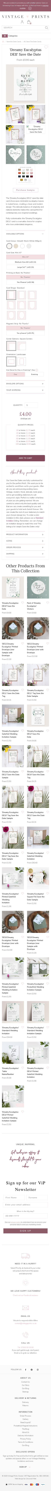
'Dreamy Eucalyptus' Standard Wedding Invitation (10, 1030)
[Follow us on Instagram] (37, 1369)
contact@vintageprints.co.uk (25, 1323)
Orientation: (11, 354)
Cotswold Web (31, 1479)
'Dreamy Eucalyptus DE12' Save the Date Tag (35, 815)
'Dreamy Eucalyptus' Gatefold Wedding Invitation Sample (10, 734)
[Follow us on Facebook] (25, 1369)
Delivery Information (25, 1435)
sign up (23, 1467)
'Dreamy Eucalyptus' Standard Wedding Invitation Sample (35, 1030)
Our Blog (25, 1388)
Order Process (25, 1416)
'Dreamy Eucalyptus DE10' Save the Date (10, 606)
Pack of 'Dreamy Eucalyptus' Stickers (34, 606)
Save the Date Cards (14, 42)
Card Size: (10, 253)
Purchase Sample (25, 190)
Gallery (25, 1419)
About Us (25, 1432)
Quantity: (18, 405)
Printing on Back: (13, 273)
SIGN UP (25, 1231)
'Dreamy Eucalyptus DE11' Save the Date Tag (10, 693)
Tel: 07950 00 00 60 (26, 1347)
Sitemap (25, 1392)
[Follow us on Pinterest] (31, 1369)
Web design (19, 1479)
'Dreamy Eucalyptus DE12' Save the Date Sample (10, 774)
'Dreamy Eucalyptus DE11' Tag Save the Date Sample (35, 693)
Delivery (25, 1402)
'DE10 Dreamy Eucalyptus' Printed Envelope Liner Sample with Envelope (35, 943)
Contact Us (25, 1382)
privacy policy (16, 1222)
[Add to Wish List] (46, 47)
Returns (25, 1405)
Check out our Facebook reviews (25, 1295)
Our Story (25, 1385)
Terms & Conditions (25, 1442)
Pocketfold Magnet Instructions (25, 1426)
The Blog (25, 1429)
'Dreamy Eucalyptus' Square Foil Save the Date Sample (35, 897)
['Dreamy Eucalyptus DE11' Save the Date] (15, 114)
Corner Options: (12, 339)
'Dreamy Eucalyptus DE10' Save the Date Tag (35, 774)
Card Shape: (11, 288)
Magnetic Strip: (12, 324)
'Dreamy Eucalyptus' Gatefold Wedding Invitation (35, 856)
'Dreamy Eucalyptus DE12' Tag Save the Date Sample (10, 856)
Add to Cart (25, 458)
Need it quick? (25, 1422)
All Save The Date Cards (32, 42)
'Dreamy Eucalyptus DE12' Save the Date (35, 734)
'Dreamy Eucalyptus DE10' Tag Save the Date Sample (10, 815)
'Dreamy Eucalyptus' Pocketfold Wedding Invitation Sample (35, 987)
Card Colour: (11, 241)
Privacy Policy (25, 1439)
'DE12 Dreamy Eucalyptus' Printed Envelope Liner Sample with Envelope (10, 650)
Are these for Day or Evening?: (18, 370)
